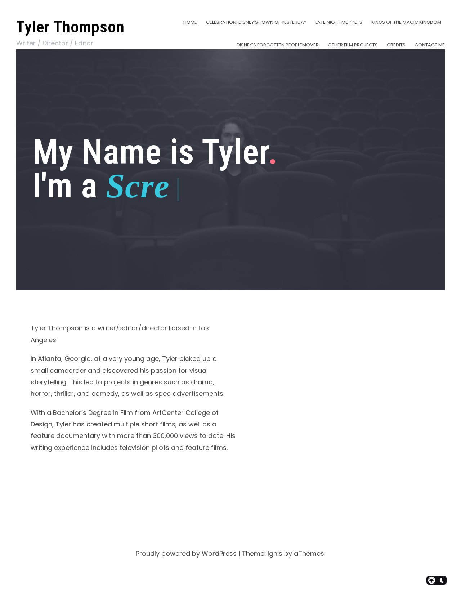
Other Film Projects (353, 44)
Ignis (275, 553)
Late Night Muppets (338, 22)
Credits (396, 44)
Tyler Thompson (70, 26)
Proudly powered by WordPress (186, 553)
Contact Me (430, 44)
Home (190, 22)
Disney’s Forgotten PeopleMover (278, 44)
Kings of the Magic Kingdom (406, 22)
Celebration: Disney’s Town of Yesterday (256, 22)
